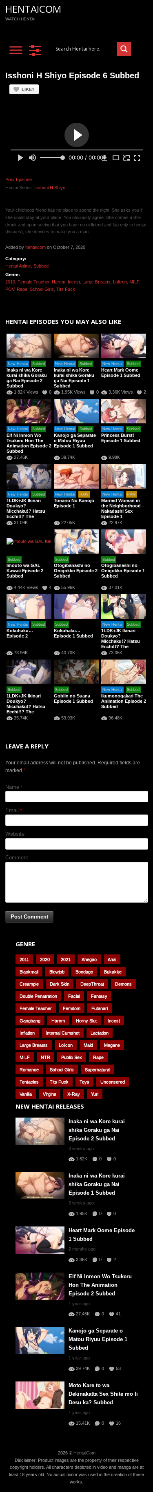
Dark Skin (59, 983)
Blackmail (29, 971)
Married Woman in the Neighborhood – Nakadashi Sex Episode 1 (122, 508)
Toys (84, 1081)
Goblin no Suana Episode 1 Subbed (73, 698)
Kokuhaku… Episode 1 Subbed (73, 633)
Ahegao (89, 959)
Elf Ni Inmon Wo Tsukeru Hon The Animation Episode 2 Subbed (29, 443)
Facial (74, 996)
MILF (134, 281)
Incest (74, 281)
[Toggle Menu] (15, 50)
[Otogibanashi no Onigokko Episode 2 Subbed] (76, 542)
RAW (84, 494)
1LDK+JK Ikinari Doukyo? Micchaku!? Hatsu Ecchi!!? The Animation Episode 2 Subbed (123, 644)
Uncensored (112, 1081)
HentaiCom (33, 8)
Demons (123, 983)
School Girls (42, 289)
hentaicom (35, 247)
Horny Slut (86, 1020)
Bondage (84, 971)
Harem (58, 281)
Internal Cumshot (63, 1032)
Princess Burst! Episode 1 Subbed (120, 438)
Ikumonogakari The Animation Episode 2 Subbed (123, 701)
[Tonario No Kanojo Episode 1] (76, 476)
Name (12, 787)
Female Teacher (33, 281)
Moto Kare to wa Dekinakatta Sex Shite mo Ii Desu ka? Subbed (103, 1394)
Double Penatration (38, 996)
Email (12, 810)
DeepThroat (92, 983)
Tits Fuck (65, 289)
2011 (24, 959)
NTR (45, 1057)
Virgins (49, 1093)
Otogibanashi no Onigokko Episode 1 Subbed (123, 570)
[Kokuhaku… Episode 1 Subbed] (76, 606)
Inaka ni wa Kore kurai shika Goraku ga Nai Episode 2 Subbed (27, 377)
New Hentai (18, 364)
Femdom (71, 1008)
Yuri (94, 1093)
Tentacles (29, 1081)
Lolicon (120, 281)
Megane (112, 1045)
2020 (45, 959)
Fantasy (99, 996)
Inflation (27, 1032)
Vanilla (26, 1093)
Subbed (41, 265)
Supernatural (97, 1069)
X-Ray (73, 1093)
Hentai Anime (18, 265)
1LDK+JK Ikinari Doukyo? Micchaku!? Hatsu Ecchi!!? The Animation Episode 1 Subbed (29, 709)
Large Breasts (96, 281)
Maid (88, 1045)
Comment (16, 857)
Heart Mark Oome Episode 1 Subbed (120, 372)
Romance (29, 1069)
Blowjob (56, 971)
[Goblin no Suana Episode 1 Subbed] (76, 672)
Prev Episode (18, 179)
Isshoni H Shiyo (49, 187)
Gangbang (30, 1020)
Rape (22, 289)
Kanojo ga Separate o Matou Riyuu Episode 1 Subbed (75, 440)
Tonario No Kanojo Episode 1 (74, 503)
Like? (28, 89)
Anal (112, 959)
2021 (66, 959)
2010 (10, 281)
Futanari (99, 1008)
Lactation (100, 1032)
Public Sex (71, 1057)
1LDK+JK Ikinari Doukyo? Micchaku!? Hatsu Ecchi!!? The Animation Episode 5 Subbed (29, 513)
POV (9, 289)
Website (14, 834)
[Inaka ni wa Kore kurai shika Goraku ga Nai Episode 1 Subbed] (76, 346)
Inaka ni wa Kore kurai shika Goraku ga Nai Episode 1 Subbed (74, 377)
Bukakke (113, 971)
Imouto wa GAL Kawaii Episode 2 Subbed (25, 570)
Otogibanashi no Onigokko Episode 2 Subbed (76, 570)
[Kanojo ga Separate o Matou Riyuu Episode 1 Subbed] (76, 411)
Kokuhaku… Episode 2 (20, 633)
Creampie (29, 983)
